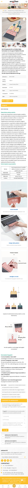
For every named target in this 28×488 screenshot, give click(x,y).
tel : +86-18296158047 (8, 465)
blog (20, 481)
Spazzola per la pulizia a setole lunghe (11, 394)
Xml (24, 481)
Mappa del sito (13, 481)
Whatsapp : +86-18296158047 (10, 470)
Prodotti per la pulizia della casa (16, 10)
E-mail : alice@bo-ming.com (10, 468)
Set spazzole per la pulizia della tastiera (11, 396)
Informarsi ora (8, 101)
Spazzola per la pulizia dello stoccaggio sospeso (13, 389)
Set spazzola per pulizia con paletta (10, 387)
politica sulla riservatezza (14, 483)
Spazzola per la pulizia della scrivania (17, 385)
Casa (5, 10)
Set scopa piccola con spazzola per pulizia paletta (13, 392)
